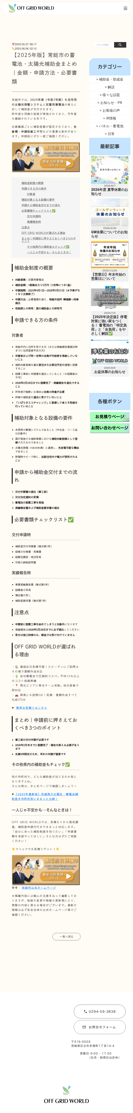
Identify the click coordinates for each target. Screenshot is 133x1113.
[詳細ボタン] (125, 8)
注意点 (25, 227)
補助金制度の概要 (32, 183)
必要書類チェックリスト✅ (38, 210)
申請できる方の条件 (33, 188)
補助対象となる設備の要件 (38, 199)
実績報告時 (34, 221)
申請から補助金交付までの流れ (40, 205)
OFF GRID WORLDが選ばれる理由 (43, 232)
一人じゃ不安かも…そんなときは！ (49, 252)
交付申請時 (34, 216)
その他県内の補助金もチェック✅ (48, 246)
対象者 (31, 194)
